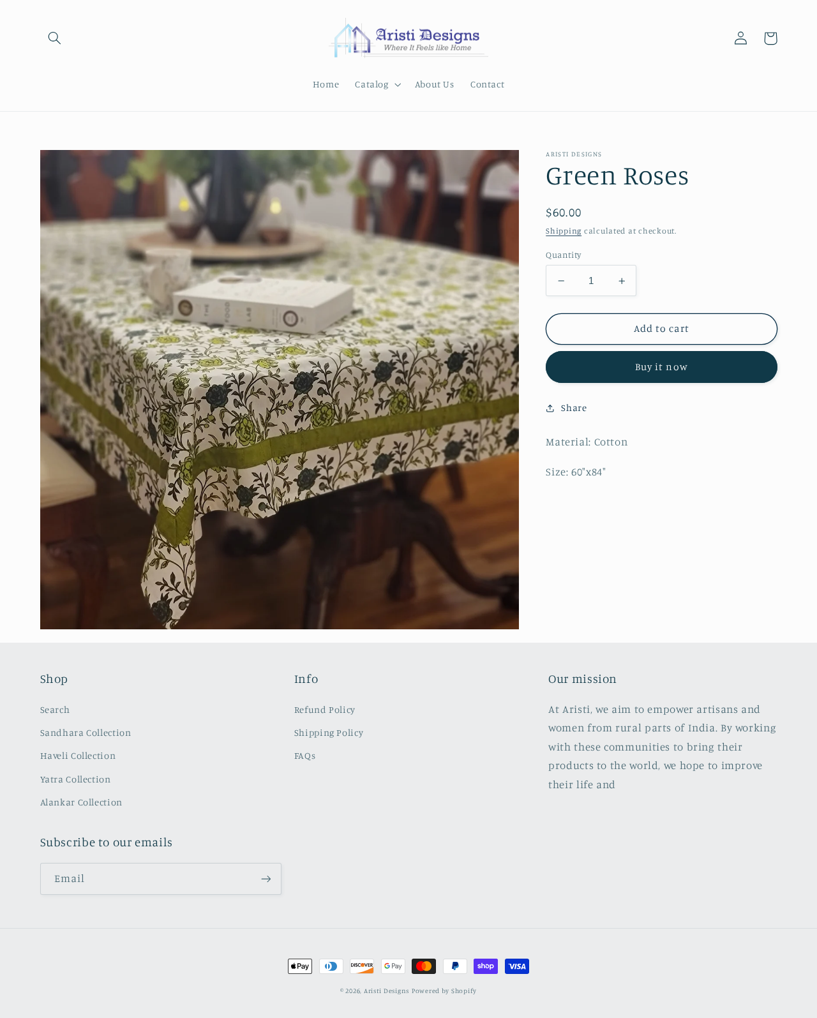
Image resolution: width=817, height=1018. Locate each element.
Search (55, 709)
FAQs (305, 755)
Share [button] (574, 407)
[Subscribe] (265, 878)
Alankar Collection (81, 802)
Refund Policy (325, 709)
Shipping (563, 231)
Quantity (563, 255)
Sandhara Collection (85, 732)
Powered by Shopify (444, 990)
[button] (55, 38)
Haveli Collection (78, 755)
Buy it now (661, 367)
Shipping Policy (328, 732)
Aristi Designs (386, 990)
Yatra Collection (75, 779)
